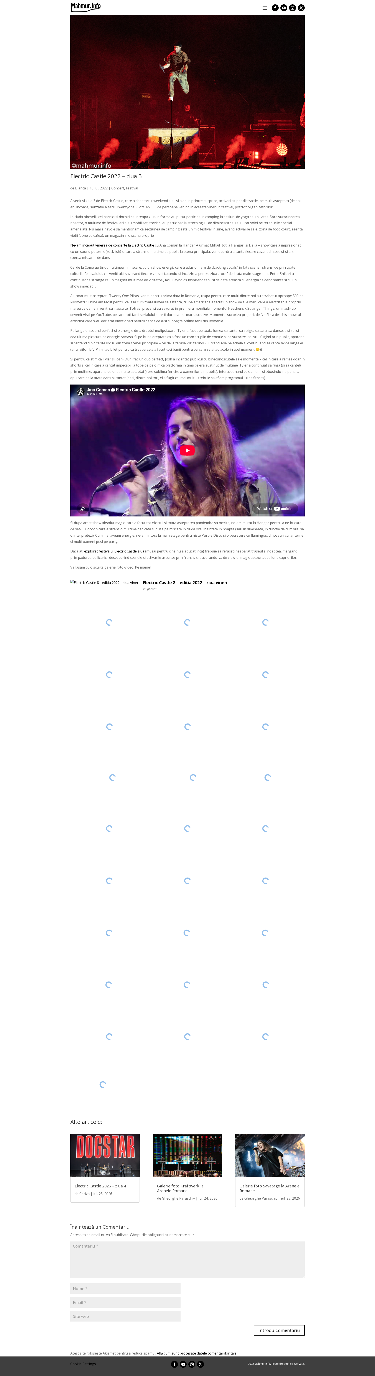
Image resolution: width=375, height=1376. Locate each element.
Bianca (80, 188)
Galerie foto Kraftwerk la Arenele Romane (180, 1188)
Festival (132, 188)
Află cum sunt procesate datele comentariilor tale (197, 1353)
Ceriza (84, 1193)
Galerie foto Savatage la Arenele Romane (269, 1188)
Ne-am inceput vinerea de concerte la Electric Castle (112, 245)
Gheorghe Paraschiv (178, 1198)
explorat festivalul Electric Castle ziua (114, 551)
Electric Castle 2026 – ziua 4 (100, 1186)
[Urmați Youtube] (283, 7)
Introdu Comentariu (279, 1330)
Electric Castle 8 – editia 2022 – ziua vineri (185, 582)
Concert (117, 188)
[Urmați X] (301, 7)
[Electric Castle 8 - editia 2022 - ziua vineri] (104, 583)
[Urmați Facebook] (275, 7)
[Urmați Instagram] (292, 7)
